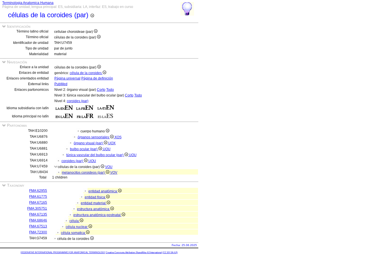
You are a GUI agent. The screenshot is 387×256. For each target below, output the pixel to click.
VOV (113, 173)
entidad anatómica (103, 191)
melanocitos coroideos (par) (84, 173)
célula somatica (73, 233)
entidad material (94, 203)
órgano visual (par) (89, 143)
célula (74, 221)
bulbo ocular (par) (84, 149)
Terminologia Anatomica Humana (28, 3)
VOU (108, 167)
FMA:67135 (38, 214)
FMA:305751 (37, 208)
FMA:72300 (38, 232)
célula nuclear (77, 227)
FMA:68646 (38, 220)
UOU (106, 149)
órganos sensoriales (94, 137)
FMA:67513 (38, 226)
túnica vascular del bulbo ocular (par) (95, 155)
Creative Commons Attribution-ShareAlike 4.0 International (134, 252)
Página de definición (97, 78)
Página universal (67, 78)
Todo (110, 90)
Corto (101, 90)
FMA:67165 (38, 203)
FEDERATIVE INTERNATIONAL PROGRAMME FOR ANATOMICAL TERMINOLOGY (63, 252)
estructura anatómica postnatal (97, 215)
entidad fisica (95, 197)
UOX (112, 143)
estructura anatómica (93, 209)
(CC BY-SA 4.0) (170, 252)
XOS (118, 137)
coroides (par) (77, 101)
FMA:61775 (38, 197)
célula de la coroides (86, 73)
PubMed (60, 84)
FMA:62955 (38, 191)
